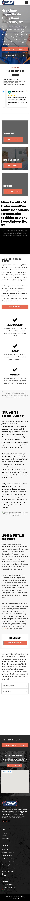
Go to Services (13, 165)
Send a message (13, 192)
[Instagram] (6, 821)
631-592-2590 (5, 629)
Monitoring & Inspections (9, 862)
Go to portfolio (13, 139)
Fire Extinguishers (7, 855)
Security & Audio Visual (8, 871)
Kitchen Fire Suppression (8, 868)
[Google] (9, 821)
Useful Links (7, 691)
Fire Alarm (5, 849)
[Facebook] (3, 821)
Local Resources (8, 685)
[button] (27, 3)
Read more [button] (8, 105)
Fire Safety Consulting (8, 852)
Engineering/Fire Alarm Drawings (11, 865)
